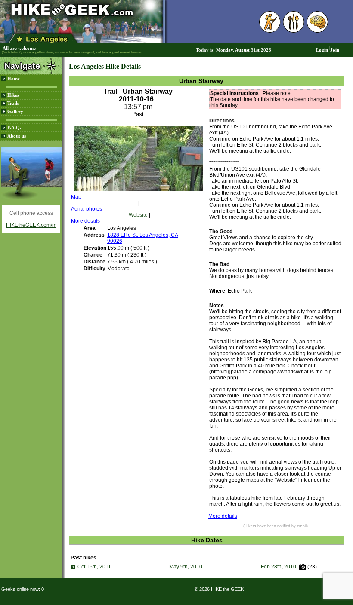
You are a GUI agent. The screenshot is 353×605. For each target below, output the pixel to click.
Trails (13, 103)
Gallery (15, 111)
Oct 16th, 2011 (94, 567)
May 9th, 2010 (185, 567)
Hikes (13, 95)
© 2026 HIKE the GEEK (219, 589)
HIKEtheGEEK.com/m (31, 225)
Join (334, 50)
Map (76, 197)
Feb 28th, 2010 (278, 567)
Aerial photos (86, 209)
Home (13, 78)
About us (16, 136)
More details (85, 221)
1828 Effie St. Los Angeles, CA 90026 (142, 238)
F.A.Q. (14, 127)
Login (322, 50)
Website (138, 215)
